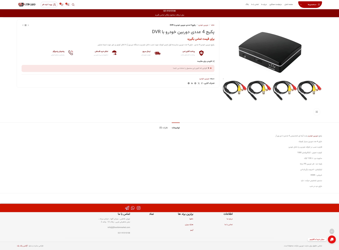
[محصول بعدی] (23, 25)
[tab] (176, 126)
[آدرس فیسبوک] (201, 83)
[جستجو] (73, 4)
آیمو (191, 230)
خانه (212, 25)
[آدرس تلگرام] (188, 83)
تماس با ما (229, 224)
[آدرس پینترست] (195, 83)
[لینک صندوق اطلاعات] (183, 53)
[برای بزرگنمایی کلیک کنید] (316, 112)
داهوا (191, 219)
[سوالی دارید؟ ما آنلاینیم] (332, 239)
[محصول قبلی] (28, 25)
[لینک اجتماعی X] (198, 83)
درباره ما (230, 219)
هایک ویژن (189, 224)
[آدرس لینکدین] (192, 83)
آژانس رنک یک (22, 245)
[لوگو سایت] (27, 4)
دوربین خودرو (203, 25)
